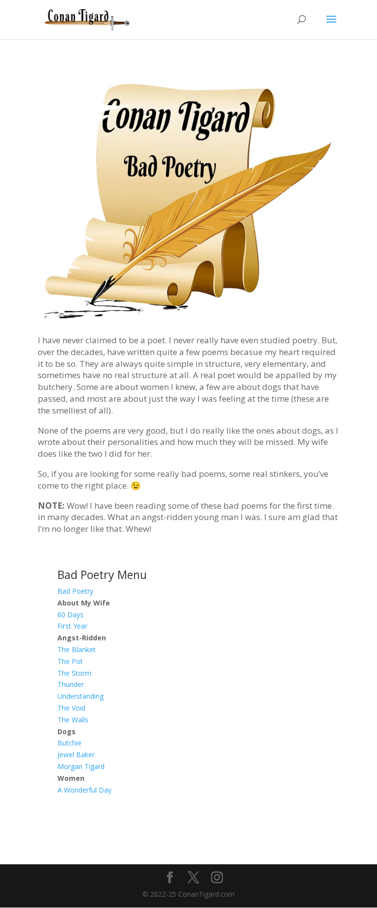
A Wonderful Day (84, 790)
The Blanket (76, 649)
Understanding (80, 696)
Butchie (69, 742)
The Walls (72, 719)
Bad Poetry (75, 591)
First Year (72, 626)
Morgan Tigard (81, 766)
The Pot (70, 661)
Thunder (70, 684)
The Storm (74, 673)
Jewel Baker (76, 754)
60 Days (70, 614)
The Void (71, 708)
